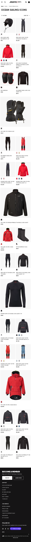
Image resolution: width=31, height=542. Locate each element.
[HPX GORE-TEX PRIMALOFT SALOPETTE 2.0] (7, 442)
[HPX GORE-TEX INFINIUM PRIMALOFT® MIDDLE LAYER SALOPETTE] (23, 51)
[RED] (17, 153)
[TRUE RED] (19, 34)
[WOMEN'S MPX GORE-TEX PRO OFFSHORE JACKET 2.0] (23, 169)
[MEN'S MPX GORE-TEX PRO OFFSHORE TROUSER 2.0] (23, 25)
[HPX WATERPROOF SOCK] (23, 234)
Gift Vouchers (5, 517)
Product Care (5, 508)
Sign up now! (15, 537)
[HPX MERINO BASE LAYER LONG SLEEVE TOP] (23, 78)
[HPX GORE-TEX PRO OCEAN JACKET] (7, 234)
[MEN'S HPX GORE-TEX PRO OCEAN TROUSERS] (23, 143)
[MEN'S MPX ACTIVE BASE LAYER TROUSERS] (7, 260)
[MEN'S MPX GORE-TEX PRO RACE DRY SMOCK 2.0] (7, 417)
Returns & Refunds (6, 492)
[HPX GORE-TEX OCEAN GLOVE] (15, 112)
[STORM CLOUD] (4, 60)
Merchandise (5, 515)
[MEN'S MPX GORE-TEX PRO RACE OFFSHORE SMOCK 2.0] (23, 326)
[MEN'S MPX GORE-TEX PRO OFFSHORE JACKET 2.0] (7, 51)
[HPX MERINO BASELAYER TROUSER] (7, 143)
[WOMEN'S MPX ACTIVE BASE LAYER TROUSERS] (7, 326)
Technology (5, 499)
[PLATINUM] (21, 335)
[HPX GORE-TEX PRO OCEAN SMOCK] (15, 385)
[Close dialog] (28, 534)
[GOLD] (19, 153)
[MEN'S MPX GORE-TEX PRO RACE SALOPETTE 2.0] (23, 351)
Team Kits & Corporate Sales (8, 513)
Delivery (4, 489)
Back (2, 6)
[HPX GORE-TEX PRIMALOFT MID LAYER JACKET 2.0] (23, 442)
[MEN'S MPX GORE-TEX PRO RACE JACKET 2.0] (23, 417)
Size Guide (4, 494)
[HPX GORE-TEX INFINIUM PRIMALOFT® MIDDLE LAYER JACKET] (15, 203)
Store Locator (5, 487)
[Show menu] (1, 2)
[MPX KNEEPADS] (7, 78)
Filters (5, 15)
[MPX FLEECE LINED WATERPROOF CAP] (7, 25)
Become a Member (6, 506)
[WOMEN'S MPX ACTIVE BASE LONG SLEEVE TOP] (15, 294)
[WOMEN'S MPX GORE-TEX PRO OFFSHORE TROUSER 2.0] (7, 169)
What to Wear (5, 496)
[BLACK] (1, 34)
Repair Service (5, 511)
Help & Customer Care (7, 485)
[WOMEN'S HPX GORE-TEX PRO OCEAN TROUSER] (7, 351)
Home (6, 6)
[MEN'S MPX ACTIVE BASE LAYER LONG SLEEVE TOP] (23, 260)
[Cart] (28, 2)
